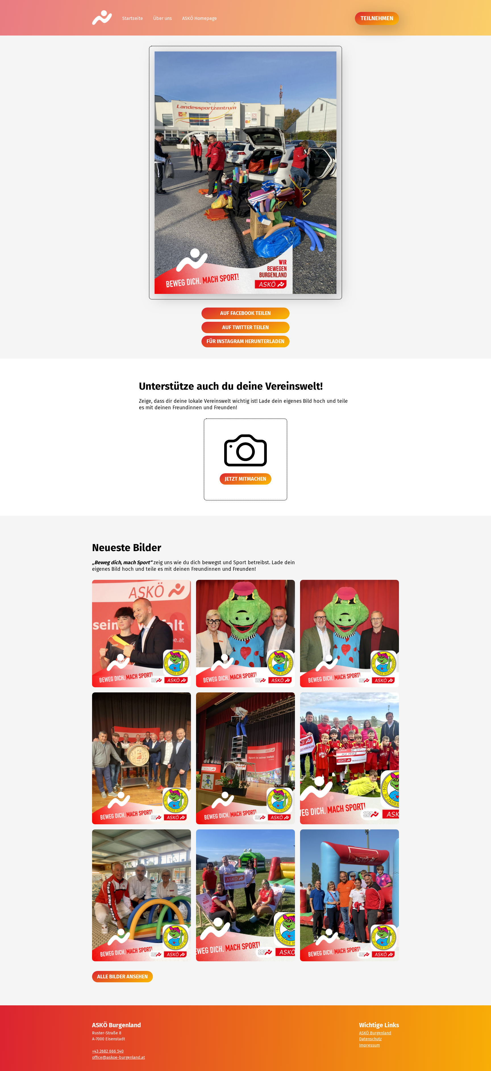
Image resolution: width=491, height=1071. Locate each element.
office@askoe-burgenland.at (118, 1057)
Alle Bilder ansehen (122, 977)
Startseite (132, 18)
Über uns (162, 18)
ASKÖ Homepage (199, 18)
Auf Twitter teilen (245, 327)
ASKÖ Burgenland (375, 1033)
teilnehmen (377, 18)
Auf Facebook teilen (245, 313)
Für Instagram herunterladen (245, 341)
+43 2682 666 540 (108, 1051)
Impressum (369, 1045)
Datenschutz (370, 1039)
